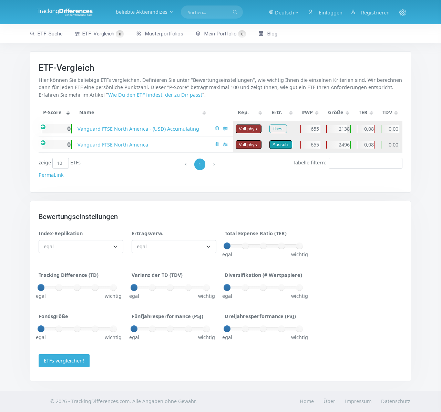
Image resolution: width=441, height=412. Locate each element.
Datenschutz (395, 401)
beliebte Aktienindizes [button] (142, 12)
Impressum (358, 401)
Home (307, 401)
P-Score (52, 112)
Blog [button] (271, 34)
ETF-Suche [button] (50, 34)
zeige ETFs (60, 163)
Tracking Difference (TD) (69, 275)
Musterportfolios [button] (163, 34)
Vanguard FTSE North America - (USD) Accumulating (138, 129)
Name (86, 112)
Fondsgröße (53, 316)
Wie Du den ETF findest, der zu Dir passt (155, 94)
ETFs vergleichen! (64, 360)
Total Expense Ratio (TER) (256, 233)
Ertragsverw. (147, 233)
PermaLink (51, 175)
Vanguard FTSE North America (113, 144)
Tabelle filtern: (309, 163)
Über (329, 401)
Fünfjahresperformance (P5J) (167, 316)
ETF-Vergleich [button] (101, 34)
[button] (284, 12)
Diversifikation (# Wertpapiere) (263, 275)
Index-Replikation (61, 233)
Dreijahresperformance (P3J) (260, 316)
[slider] (227, 245)
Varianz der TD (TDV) (157, 275)
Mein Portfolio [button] (223, 34)
